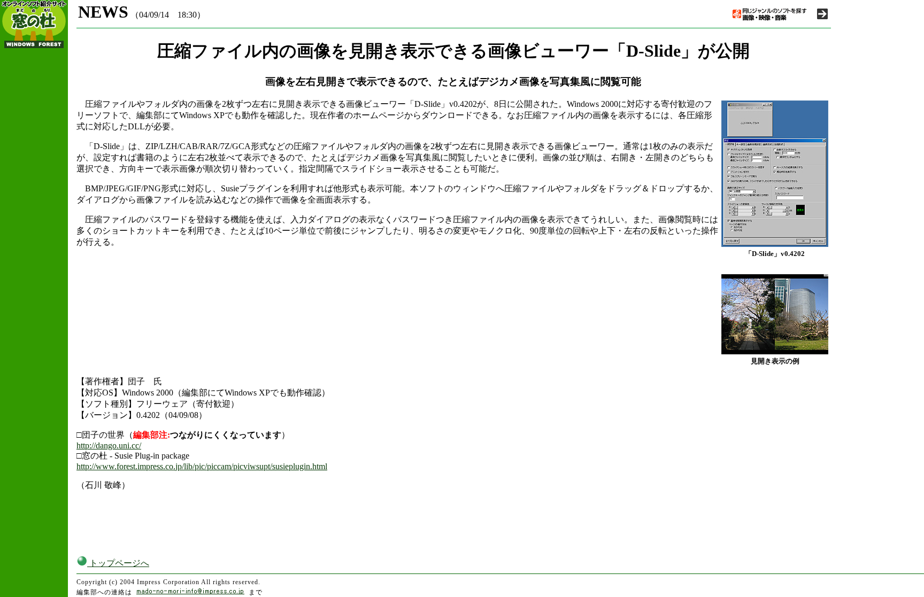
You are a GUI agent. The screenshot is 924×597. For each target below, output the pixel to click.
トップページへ (118, 563)
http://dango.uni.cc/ (108, 445)
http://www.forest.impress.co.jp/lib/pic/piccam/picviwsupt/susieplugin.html (201, 466)
